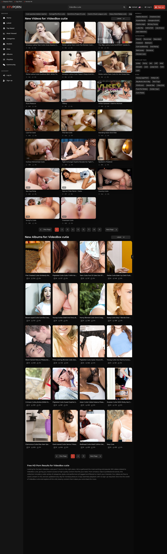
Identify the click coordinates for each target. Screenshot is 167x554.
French (138, 39)
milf (156, 63)
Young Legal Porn (142, 78)
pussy (138, 63)
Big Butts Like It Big (143, 81)
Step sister (157, 39)
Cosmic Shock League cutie (97, 14)
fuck (162, 67)
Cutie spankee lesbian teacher (36, 14)
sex (151, 63)
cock (146, 67)
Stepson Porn (7, 1)
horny (145, 63)
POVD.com (140, 85)
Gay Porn (19, 1)
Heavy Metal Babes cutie (117, 14)
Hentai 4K (28, 1)
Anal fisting (154, 47)
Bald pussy (140, 50)
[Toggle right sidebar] (132, 257)
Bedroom (148, 43)
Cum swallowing (142, 47)
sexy (161, 63)
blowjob (139, 67)
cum (137, 70)
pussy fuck (154, 67)
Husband (139, 43)
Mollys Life (154, 78)
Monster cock (141, 54)
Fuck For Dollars (141, 89)
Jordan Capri (154, 89)
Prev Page (47, 229)
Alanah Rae (150, 85)
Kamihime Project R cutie (76, 14)
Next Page (109, 229)
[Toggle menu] (3, 7)
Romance (149, 50)
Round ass (147, 39)
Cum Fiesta (140, 93)
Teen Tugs (156, 81)
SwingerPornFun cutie (57, 14)
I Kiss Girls (160, 85)
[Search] (124, 7)
